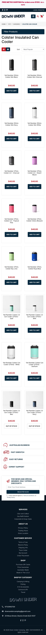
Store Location (23, 533)
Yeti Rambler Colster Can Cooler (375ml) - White (11, 363)
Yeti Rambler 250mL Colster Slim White (34, 124)
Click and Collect (23, 513)
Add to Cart (11, 91)
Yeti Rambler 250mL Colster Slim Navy (11, 124)
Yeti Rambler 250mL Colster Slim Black (11, 76)
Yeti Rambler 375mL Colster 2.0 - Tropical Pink (11, 221)
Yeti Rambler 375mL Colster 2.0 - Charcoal (11, 172)
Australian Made (23, 570)
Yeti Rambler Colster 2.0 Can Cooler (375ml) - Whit (34, 316)
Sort (18, 49)
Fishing (23, 584)
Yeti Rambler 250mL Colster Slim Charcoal (34, 76)
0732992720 (10, 607)
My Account (23, 553)
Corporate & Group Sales (23, 519)
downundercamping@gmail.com (17, 611)
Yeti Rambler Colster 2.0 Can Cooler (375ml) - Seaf (11, 316)
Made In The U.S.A (23, 572)
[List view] (8, 49)
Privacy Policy (11, 497)
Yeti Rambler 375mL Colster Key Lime (11, 268)
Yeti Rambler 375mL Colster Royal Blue (34, 268)
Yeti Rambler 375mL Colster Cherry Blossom (34, 220)
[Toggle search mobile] (37, 16)
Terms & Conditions (29, 495)
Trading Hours (23, 530)
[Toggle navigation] (33, 16)
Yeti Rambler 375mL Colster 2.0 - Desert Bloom (34, 173)
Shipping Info (23, 547)
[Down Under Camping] (13, 16)
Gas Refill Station (23, 516)
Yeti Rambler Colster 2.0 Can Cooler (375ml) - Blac (11, 412)
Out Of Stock (11, 426)
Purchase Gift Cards (23, 564)
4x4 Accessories (23, 587)
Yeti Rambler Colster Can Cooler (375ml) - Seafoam (34, 364)
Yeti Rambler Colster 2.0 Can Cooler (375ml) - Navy (34, 412)
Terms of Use (23, 542)
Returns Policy (23, 545)
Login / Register (38, 10)
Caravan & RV (23, 589)
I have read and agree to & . (21, 496)
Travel (23, 592)
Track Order (23, 550)
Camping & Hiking (23, 581)
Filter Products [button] (11, 32)
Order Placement (23, 555)
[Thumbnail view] (4, 49)
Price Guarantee (23, 567)
